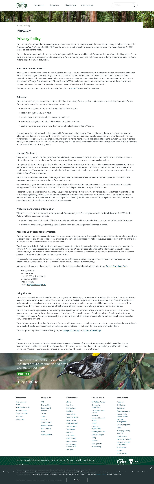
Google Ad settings (71, 330)
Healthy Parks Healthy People (122, 415)
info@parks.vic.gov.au (36, 284)
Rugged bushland (22, 413)
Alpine (68, 402)
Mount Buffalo (71, 441)
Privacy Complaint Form (116, 266)
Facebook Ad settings (92, 330)
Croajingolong (71, 420)
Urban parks (20, 419)
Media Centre (122, 436)
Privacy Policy (101, 474)
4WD (42, 402)
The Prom (69, 450)
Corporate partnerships (96, 427)
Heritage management (121, 420)
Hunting (44, 419)
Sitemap (91, 460)
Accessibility (28, 460)
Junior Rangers (46, 422)
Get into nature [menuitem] (87, 5)
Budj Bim (69, 411)
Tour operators (97, 444)
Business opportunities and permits (98, 418)
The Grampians (71, 426)
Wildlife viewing (46, 435)
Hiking (43, 416)
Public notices (122, 454)
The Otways (70, 429)
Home (19, 25)
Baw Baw (69, 405)
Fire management (123, 411)
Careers (94, 423)
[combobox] (124, 5)
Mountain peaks (21, 410)
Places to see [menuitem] (39, 5)
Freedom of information (65, 460)
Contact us (121, 408)
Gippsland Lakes (72, 423)
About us (120, 402)
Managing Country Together (123, 432)
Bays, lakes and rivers (21, 403)
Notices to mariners (124, 439)
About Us (75, 88)
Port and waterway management (123, 443)
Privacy (27, 25)
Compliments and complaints (45, 460)
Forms (119, 428)
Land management (123, 425)
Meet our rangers (98, 435)
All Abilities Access (98, 402)
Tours (43, 431)
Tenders (95, 441)
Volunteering (96, 447)
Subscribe (23, 373)
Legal (78, 460)
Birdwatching (45, 405)
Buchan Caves (71, 408)
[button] (133, 5)
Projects (120, 450)
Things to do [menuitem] (54, 5)
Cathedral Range (72, 417)
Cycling (43, 413)
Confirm (77, 480)
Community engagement (96, 406)
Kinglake (69, 432)
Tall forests (19, 416)
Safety (94, 438)
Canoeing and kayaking (46, 409)
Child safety (121, 405)
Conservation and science (98, 411)
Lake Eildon (70, 435)
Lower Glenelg (71, 438)
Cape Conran (71, 414)
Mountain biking (47, 425)
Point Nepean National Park (71, 445)
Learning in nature (98, 432)
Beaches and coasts (23, 407)
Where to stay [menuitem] (70, 5)
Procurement (121, 447)
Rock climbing (46, 428)
